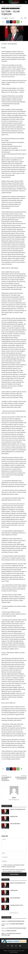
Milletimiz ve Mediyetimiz (14, 8)
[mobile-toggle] (2, 2)
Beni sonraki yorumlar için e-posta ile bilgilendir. (14, 869)
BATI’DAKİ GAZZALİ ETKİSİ (16, 905)
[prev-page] (2, 831)
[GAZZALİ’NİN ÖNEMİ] (5, 825)
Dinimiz (8, 6)
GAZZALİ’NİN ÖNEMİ (15, 823)
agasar (6, 18)
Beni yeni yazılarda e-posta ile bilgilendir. (12, 871)
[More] (21, 21)
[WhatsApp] (18, 21)
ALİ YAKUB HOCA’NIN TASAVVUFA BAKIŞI (16, 928)
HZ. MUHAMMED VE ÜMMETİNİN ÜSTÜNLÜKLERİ (6, 779)
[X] (11, 21)
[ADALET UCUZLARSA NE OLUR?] (5, 811)
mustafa (3, 921)
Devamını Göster (13, 912)
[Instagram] (12, 945)
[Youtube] (20, 945)
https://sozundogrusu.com (14, 799)
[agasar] (2, 18)
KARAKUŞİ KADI (14, 816)
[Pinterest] (14, 21)
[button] (26, 2)
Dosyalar (3, 813)
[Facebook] (7, 21)
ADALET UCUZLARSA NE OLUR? (17, 809)
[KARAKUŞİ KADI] (5, 818)
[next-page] (5, 831)
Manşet (7, 8)
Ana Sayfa (3, 6)
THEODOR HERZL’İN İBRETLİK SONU (16, 921)
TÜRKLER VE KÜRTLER (11, 930)
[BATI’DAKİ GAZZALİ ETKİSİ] (5, 907)
